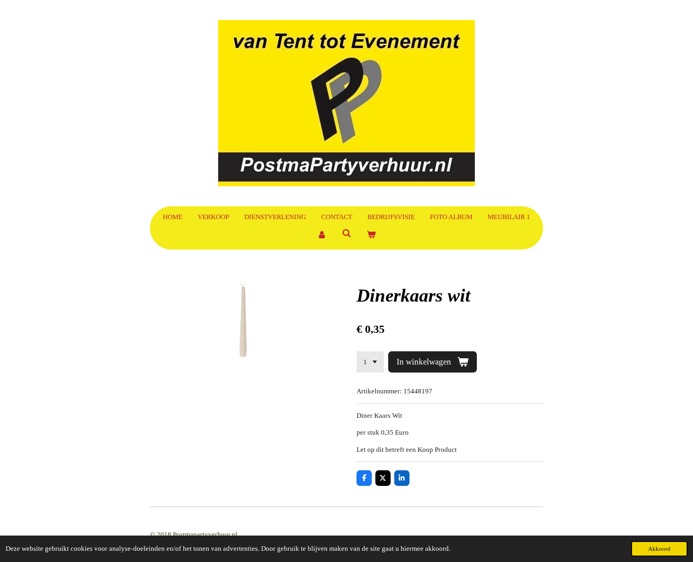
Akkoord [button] (659, 548)
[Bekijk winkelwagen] (371, 235)
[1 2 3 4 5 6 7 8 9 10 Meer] (370, 362)
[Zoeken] (346, 234)
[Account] (321, 235)
